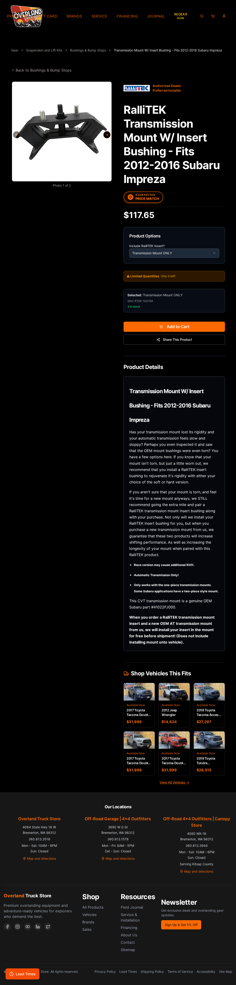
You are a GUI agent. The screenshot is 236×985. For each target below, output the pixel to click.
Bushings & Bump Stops (88, 50)
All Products (92, 907)
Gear (14, 50)
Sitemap (128, 949)
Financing (129, 927)
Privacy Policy (105, 971)
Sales (86, 929)
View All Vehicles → (174, 782)
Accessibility (206, 971)
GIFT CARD (47, 16)
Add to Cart (178, 326)
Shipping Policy (152, 971)
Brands (88, 922)
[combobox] (174, 253)
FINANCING (127, 16)
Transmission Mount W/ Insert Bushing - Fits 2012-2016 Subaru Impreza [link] (168, 50)
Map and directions (41, 858)
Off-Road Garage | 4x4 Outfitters (118, 818)
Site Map (225, 971)
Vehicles (89, 914)
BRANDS (74, 16)
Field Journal (132, 907)
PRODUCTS (17, 16)
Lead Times (128, 971)
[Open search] (201, 16)
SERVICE (99, 16)
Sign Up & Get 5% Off (181, 925)
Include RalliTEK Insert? (147, 246)
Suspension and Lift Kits (44, 50)
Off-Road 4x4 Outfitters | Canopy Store (196, 822)
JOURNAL (156, 16)
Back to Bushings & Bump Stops (43, 70)
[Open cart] (213, 16)
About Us (129, 935)
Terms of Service (180, 971)
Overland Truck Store (39, 818)
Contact (128, 942)
